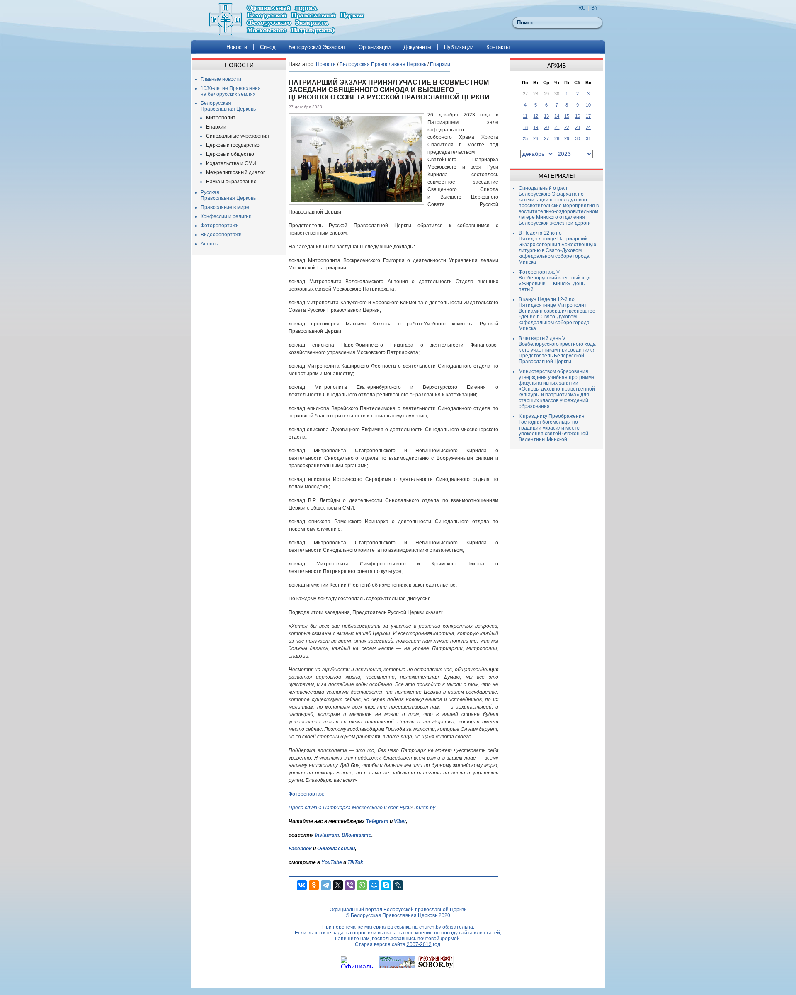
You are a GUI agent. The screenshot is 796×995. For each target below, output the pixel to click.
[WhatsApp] (362, 885)
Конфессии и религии (226, 216)
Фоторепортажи (220, 225)
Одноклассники (336, 849)
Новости (236, 47)
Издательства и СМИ (231, 163)
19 (535, 127)
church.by (430, 927)
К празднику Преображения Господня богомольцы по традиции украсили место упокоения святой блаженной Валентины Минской (553, 427)
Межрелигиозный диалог (235, 172)
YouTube (332, 862)
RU (582, 8)
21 (556, 127)
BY (594, 8)
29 (566, 138)
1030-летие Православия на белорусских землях (231, 91)
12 (535, 116)
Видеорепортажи (221, 235)
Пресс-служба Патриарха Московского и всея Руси (350, 808)
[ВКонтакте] (302, 885)
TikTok (355, 862)
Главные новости (221, 79)
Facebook (300, 849)
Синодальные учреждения (237, 136)
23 (577, 127)
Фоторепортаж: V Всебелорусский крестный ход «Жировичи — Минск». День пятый (554, 280)
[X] (338, 885)
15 (566, 116)
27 (546, 138)
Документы (417, 47)
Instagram (327, 835)
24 (588, 127)
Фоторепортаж (306, 794)
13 (546, 116)
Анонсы (210, 244)
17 (588, 116)
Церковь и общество (230, 154)
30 (577, 138)
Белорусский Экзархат (317, 47)
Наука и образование (231, 181)
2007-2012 (419, 944)
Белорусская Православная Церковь (228, 106)
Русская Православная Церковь (228, 195)
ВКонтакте (356, 835)
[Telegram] (326, 885)
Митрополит (220, 118)
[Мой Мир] (374, 885)
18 (525, 127)
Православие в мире (225, 207)
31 (588, 138)
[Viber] (350, 885)
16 (577, 116)
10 (588, 104)
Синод (268, 47)
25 (525, 138)
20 (546, 127)
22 (566, 127)
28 (556, 138)
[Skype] (386, 885)
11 (525, 116)
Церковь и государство (233, 145)
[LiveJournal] (398, 885)
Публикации (458, 47)
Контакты (498, 47)
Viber (400, 821)
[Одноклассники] (314, 885)
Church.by (423, 808)
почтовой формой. (439, 939)
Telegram (377, 821)
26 (535, 138)
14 (556, 116)
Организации (375, 47)
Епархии (216, 127)
